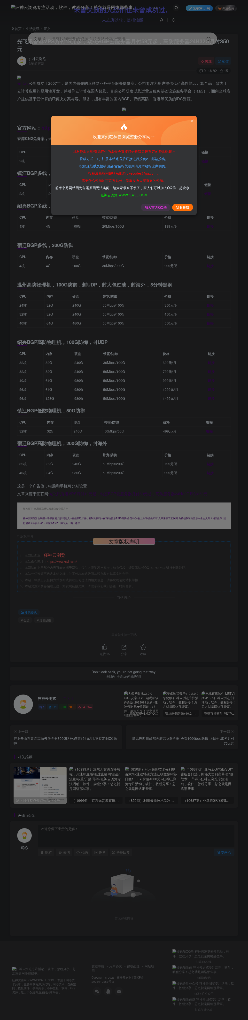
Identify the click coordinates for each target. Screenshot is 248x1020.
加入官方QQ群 (156, 207)
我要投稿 (182, 207)
